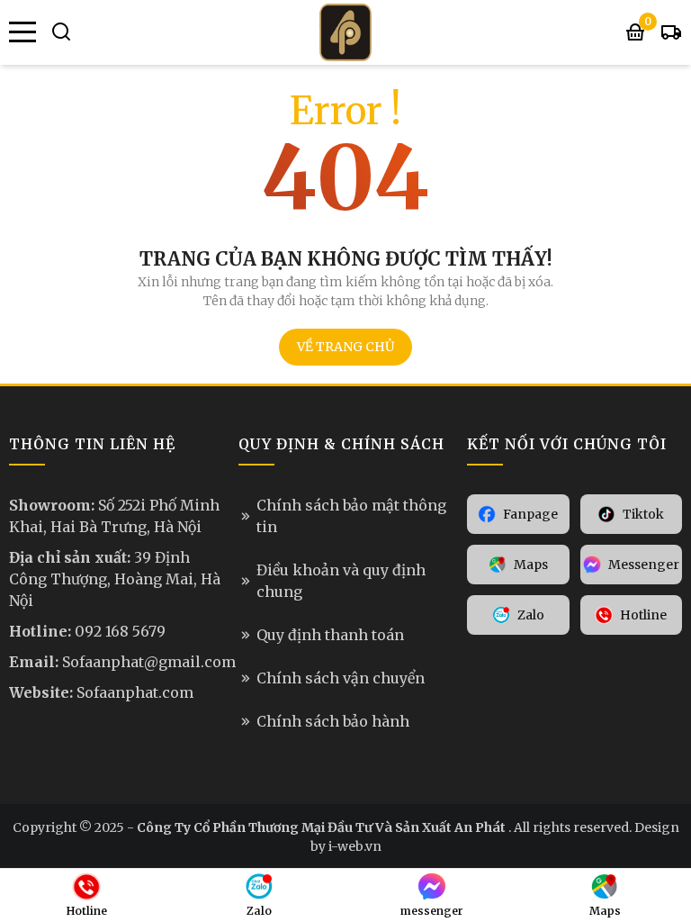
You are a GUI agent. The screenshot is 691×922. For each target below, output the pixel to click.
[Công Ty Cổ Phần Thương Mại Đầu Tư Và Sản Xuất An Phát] (345, 32)
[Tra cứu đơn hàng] (671, 32)
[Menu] (22, 32)
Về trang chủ (345, 347)
